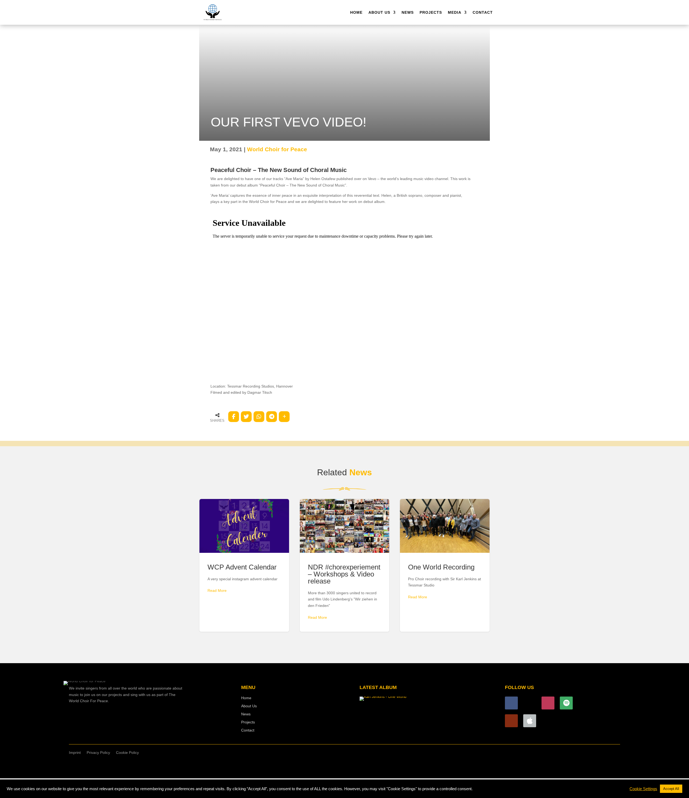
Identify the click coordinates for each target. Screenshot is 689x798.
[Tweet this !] (246, 416)
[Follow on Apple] (529, 720)
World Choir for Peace (277, 149)
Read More (217, 590)
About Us (379, 12)
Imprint (75, 753)
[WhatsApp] (259, 416)
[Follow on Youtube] (511, 720)
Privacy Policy (98, 753)
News (408, 12)
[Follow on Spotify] (566, 703)
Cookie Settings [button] (643, 789)
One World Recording (445, 565)
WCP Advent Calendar (244, 565)
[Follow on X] (529, 703)
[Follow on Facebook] (511, 703)
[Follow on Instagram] (548, 703)
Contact (483, 12)
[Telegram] (271, 416)
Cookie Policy (127, 753)
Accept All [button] (671, 789)
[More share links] (284, 416)
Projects (431, 12)
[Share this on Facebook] (233, 416)
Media (454, 12)
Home (356, 12)
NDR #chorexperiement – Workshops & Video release (344, 565)
